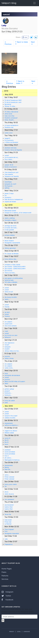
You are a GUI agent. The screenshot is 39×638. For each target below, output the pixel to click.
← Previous (8, 43)
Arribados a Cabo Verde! (12, 264)
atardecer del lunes (11, 148)
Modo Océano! (9, 240)
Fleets (4, 572)
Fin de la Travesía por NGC (13, 100)
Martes (7, 467)
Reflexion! (8, 337)
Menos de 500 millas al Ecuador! (15, 381)
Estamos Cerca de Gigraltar (13, 150)
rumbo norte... (9, 368)
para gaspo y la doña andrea (14, 278)
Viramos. (7, 316)
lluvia (6, 373)
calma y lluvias (9, 358)
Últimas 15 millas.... (11, 106)
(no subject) (8, 322)
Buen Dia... (8, 469)
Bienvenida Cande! (10, 210)
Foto (6, 531)
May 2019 (8, 94)
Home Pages (7, 569)
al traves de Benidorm (11, 125)
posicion (7, 356)
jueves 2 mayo (9, 193)
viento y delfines (10, 218)
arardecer (8, 450)
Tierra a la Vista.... (10, 273)
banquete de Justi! (10, 184)
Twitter (8, 596)
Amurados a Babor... (11, 220)
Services (5, 579)
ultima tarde (8, 114)
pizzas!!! (7, 391)
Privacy (11, 631)
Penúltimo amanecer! (11, 118)
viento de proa (9, 494)
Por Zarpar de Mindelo (12, 253)
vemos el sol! (9, 291)
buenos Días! (9, 507)
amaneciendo (9, 423)
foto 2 (7, 456)
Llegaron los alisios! (11, 431)
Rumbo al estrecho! (11, 167)
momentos (8, 197)
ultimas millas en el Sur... (12, 351)
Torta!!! (7, 345)
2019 (6, 91)
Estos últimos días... (11, 259)
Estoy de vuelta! (10, 400)
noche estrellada (10, 452)
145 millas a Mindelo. (11, 282)
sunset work (8, 324)
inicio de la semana (10, 326)
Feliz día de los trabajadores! (14, 199)
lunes (6, 402)
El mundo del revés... (11, 228)
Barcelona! (8, 104)
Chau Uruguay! (9, 529)
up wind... (8, 312)
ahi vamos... (8, 458)
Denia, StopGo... (10, 120)
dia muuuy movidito (11, 297)
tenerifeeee (8, 182)
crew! (6, 331)
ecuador (7, 349)
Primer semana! (9, 477)
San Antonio (8, 270)
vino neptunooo (9, 343)
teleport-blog (9, 3)
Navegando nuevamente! (12, 242)
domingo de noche (10, 226)
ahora (6, 492)
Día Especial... (9, 186)
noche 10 (7, 438)
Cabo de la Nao (9, 116)
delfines (7, 188)
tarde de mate (9, 280)
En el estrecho (9, 140)
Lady (6, 539)
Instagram (9, 592)
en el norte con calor (11, 335)
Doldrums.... (8, 393)
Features (5, 576)
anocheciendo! (9, 505)
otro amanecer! (9, 499)
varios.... (7, 475)
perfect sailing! (9, 389)
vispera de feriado (10, 201)
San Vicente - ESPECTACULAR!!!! (15, 266)
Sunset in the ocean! (11, 416)
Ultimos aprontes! (10, 248)
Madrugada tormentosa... (13, 460)
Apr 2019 (8, 205)
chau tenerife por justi (11, 172)
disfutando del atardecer (12, 375)
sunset (7, 155)
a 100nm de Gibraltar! (11, 142)
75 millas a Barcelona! (11, 112)
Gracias (7, 307)
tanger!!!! (7, 138)
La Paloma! (8, 524)
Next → (33, 43)
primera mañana (10, 235)
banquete (7, 347)
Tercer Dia (8, 514)
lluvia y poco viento (11, 484)
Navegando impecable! (12, 533)
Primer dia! (8, 522)
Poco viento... (9, 159)
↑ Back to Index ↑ (21, 43)
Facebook (9, 600)
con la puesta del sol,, (11, 157)
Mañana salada (9, 433)
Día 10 (6, 440)
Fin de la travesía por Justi (13, 102)
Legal (19, 631)
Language (27, 631)
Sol (6, 195)
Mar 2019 (8, 406)
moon (6, 444)
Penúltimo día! (9, 127)
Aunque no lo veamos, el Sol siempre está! (18, 212)
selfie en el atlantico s (11, 425)
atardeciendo (9, 465)
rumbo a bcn (8, 133)
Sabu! (6, 383)
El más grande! (9, 230)
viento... (7, 299)
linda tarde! (8, 520)
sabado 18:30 (9, 165)
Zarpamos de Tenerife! (12, 176)
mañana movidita (10, 418)
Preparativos (9, 544)
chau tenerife (9, 174)
